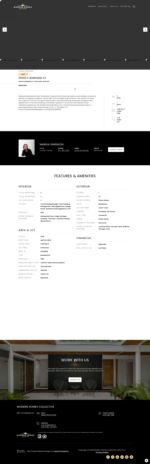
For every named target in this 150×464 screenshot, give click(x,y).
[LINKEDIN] (117, 457)
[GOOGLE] (131, 457)
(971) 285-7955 (108, 415)
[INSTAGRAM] (112, 457)
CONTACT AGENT (116, 149)
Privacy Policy (102, 452)
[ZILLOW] (126, 457)
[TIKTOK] (122, 457)
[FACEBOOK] (108, 457)
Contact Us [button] (75, 380)
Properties (92, 6)
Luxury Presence (61, 451)
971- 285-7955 (63, 151)
